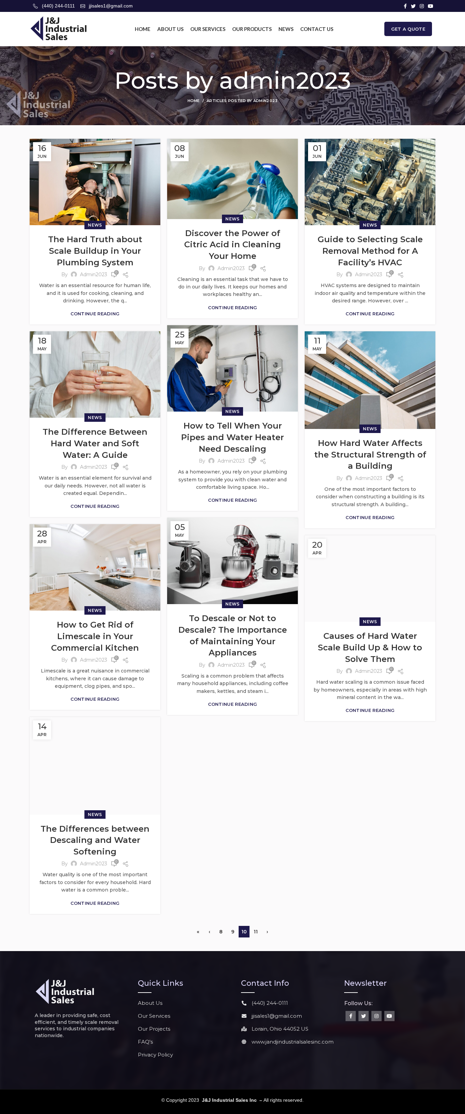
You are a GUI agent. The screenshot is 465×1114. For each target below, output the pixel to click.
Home (194, 100)
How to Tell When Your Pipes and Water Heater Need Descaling (232, 437)
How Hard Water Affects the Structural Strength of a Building (370, 454)
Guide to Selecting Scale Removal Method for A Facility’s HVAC (370, 250)
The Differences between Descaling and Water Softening (95, 840)
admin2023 (285, 80)
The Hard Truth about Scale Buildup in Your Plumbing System (95, 250)
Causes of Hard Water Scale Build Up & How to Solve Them (370, 647)
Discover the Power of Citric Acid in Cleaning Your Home (232, 244)
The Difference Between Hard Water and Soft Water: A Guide (95, 443)
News (95, 225)
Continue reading (95, 314)
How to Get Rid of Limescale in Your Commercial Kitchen (95, 636)
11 (256, 932)
